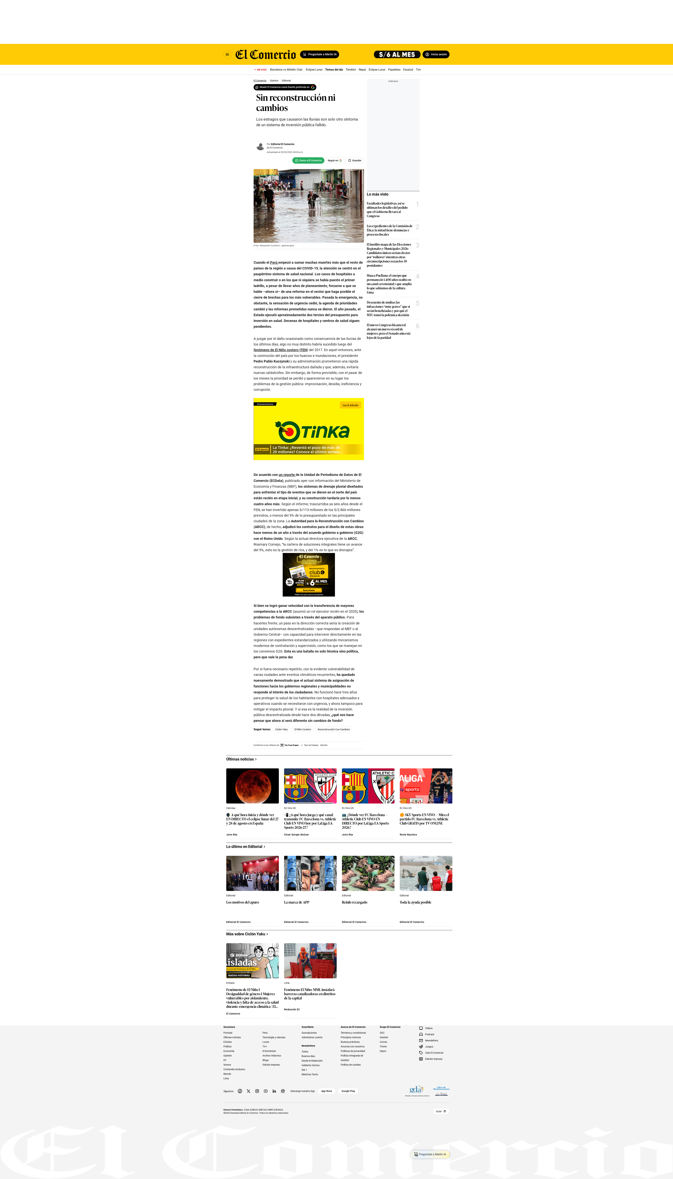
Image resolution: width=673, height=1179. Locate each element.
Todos (305, 1051)
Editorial (230, 895)
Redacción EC (292, 1009)
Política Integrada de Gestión (352, 1058)
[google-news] (283, 1091)
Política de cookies (351, 1064)
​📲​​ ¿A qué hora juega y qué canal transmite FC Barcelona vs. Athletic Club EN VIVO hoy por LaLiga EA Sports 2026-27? (310, 820)
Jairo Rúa (231, 834)
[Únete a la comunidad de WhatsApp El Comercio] (308, 160)
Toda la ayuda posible (415, 902)
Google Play (348, 1091)
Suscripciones (309, 1032)
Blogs (266, 1060)
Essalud (408, 69)
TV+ (265, 1046)
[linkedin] (274, 1091)
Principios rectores (351, 1037)
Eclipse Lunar (314, 69)
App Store (326, 1091)
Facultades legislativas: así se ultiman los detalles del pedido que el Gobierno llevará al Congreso (387, 209)
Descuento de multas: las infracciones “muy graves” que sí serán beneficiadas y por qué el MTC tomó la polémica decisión (388, 308)
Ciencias (230, 808)
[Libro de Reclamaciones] (441, 1091)
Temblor (351, 69)
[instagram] (257, 1091)
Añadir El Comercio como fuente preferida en (285, 87)
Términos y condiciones (353, 1032)
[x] (248, 1091)
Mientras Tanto (310, 1074)
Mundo (227, 1073)
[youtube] (266, 1091)
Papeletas (394, 69)
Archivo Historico (272, 1055)
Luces (266, 1041)
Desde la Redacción (312, 1060)
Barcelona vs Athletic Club (286, 69)
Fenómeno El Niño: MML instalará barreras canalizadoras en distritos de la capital (309, 993)
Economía (228, 1051)
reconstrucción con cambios (334, 729)
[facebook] (240, 1091)
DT (224, 1060)
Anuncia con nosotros (353, 1046)
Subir (439, 1111)
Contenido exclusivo (234, 1069)
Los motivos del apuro (242, 902)
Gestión (384, 1037)
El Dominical (269, 1051)
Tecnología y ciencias (274, 1037)
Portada (227, 1032)
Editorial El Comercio (282, 144)
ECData (230, 983)
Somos (227, 1064)
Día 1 (304, 1069)
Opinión (227, 1055)
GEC (382, 1032)
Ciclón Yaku (281, 729)
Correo (383, 1041)
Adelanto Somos (310, 1065)
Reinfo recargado (354, 902)
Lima (287, 983)
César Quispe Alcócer (296, 834)
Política (227, 1046)
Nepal (362, 69)
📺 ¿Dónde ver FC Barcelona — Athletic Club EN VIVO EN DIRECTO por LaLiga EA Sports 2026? (365, 820)
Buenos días (308, 1056)
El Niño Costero (302, 729)
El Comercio (233, 1013)
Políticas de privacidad (353, 1051)
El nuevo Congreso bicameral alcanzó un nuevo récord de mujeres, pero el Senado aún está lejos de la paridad (388, 331)
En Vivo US (290, 808)
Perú (265, 1032)
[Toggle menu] (227, 54)
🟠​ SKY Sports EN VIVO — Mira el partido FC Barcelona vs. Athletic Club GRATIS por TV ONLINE (424, 819)
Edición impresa (271, 1064)
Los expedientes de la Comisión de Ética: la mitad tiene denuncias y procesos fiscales (390, 230)
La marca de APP (296, 902)
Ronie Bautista (408, 834)
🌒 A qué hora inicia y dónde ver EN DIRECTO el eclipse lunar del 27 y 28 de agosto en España (252, 819)
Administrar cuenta (312, 1037)
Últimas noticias (232, 1037)
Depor (383, 1051)
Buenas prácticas (350, 1041)
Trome (383, 1046)
